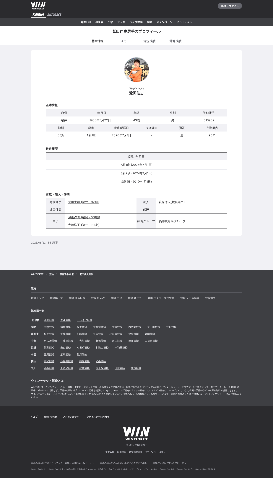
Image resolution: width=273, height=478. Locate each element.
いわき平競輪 (84, 320)
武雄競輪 (84, 368)
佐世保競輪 (102, 368)
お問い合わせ (50, 416)
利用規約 (121, 452)
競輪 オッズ (135, 297)
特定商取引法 (135, 452)
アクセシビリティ (72, 416)
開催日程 (86, 22)
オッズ (121, 22)
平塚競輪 (98, 333)
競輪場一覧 (56, 297)
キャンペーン (164, 22)
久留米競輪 (66, 368)
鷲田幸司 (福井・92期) (83, 202)
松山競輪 (101, 361)
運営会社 (109, 452)
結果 (149, 22)
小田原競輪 (115, 333)
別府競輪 (120, 368)
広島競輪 (65, 354)
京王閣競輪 (153, 326)
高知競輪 (84, 361)
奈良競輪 (65, 347)
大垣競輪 (84, 340)
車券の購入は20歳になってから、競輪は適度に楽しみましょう (62, 463)
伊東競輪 (133, 333)
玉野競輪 (49, 354)
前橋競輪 (65, 326)
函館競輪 (49, 320)
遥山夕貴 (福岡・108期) (84, 217)
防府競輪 (82, 354)
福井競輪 (49, 347)
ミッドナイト (184, 22)
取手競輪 (82, 326)
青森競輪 (65, 320)
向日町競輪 (83, 347)
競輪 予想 (116, 297)
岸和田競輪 (121, 347)
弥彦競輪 (49, 326)
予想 (110, 22)
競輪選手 (210, 297)
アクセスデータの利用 (98, 416)
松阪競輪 (133, 340)
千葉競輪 (65, 333)
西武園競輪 (134, 326)
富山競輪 (117, 340)
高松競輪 (49, 361)
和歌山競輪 (102, 347)
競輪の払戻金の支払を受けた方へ (169, 463)
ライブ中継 (136, 22)
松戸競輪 (49, 333)
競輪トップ (37, 297)
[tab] (123, 41)
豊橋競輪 (101, 340)
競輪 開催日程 (77, 297)
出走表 (99, 22)
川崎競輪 (82, 333)
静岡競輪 (150, 333)
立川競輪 (171, 326)
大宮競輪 (117, 326)
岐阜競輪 (68, 340)
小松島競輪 (66, 361)
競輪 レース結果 (189, 297)
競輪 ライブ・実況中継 (161, 297)
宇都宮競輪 (99, 326)
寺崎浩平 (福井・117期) (83, 225)
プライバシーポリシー (156, 452)
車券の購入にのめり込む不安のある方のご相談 (123, 463)
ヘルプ (34, 416)
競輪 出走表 (98, 297)
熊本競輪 (136, 368)
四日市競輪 (151, 340)
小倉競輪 (49, 368)
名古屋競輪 (50, 340)
